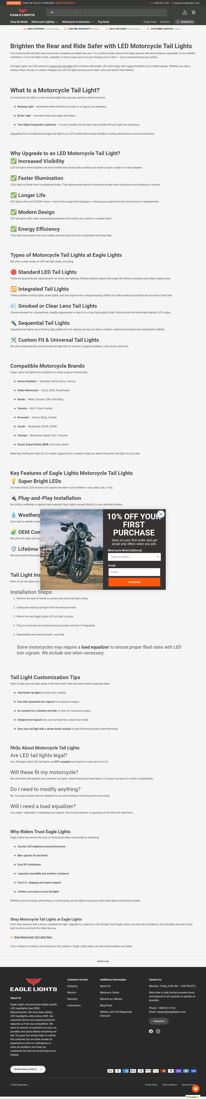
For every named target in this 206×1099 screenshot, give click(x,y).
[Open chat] (196, 1089)
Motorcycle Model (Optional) (125, 550)
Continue (134, 582)
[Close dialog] (160, 514)
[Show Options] (157, 557)
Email (111, 565)
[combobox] (133, 557)
